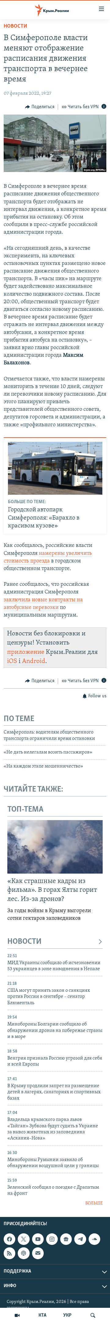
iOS (12, 661)
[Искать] (93, 1315)
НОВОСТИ (24, 942)
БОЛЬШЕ (94, 1203)
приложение (25, 652)
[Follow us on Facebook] (9, 1239)
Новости (15, 26)
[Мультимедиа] (17, 1315)
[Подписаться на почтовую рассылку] (38, 1253)
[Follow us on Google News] (66, 1239)
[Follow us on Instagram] (52, 1239)
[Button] (39, 107)
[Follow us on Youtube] (38, 1239)
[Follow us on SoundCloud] (94, 1239)
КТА (42, 1315)
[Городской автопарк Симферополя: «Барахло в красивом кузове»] (55, 468)
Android (33, 661)
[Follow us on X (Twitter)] (23, 1239)
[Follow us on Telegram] (80, 1239)
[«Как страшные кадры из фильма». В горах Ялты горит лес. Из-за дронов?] (55, 847)
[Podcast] (23, 1253)
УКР (67, 1315)
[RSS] (9, 1253)
